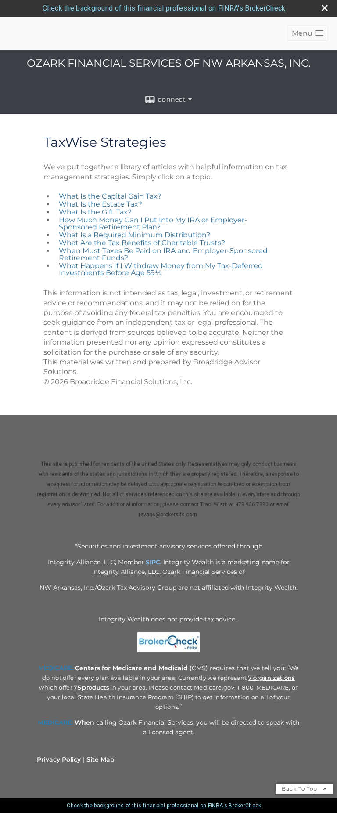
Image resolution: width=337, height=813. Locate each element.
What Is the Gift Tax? (95, 212)
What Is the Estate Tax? (100, 204)
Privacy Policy (59, 759)
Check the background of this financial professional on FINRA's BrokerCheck (164, 8)
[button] (307, 33)
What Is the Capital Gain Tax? (110, 196)
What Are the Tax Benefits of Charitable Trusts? (142, 243)
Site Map (100, 759)
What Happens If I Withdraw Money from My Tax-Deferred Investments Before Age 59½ (161, 269)
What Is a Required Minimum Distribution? (134, 235)
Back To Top (300, 788)
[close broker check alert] (324, 7)
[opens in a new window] (168, 652)
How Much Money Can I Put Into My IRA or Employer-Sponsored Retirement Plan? (153, 223)
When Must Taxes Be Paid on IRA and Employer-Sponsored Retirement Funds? (163, 254)
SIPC (153, 562)
